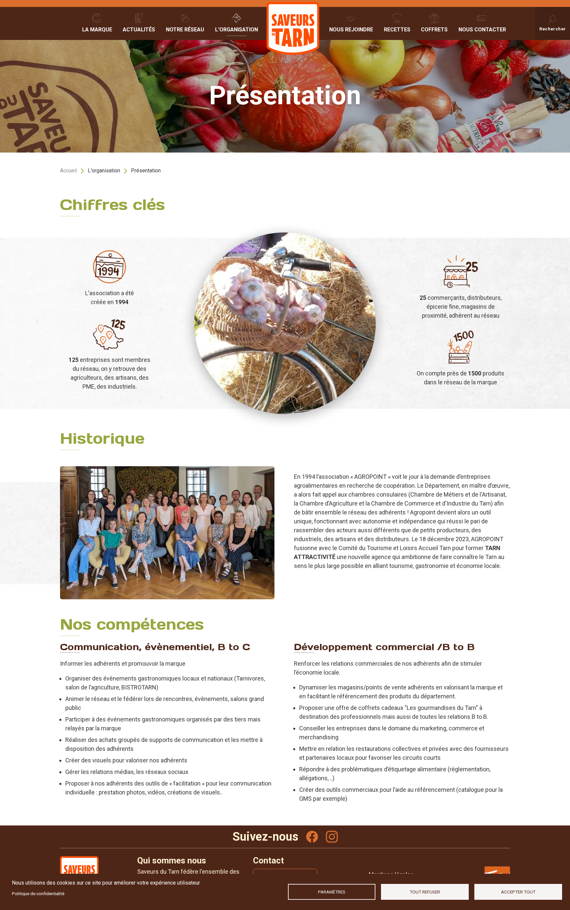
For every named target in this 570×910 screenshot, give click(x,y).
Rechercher (552, 28)
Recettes (397, 29)
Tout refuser (425, 891)
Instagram (332, 837)
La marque (97, 29)
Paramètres (331, 891)
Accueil (68, 170)
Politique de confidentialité (38, 893)
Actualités (139, 29)
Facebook (312, 837)
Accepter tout (518, 891)
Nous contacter (482, 29)
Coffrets (434, 29)
